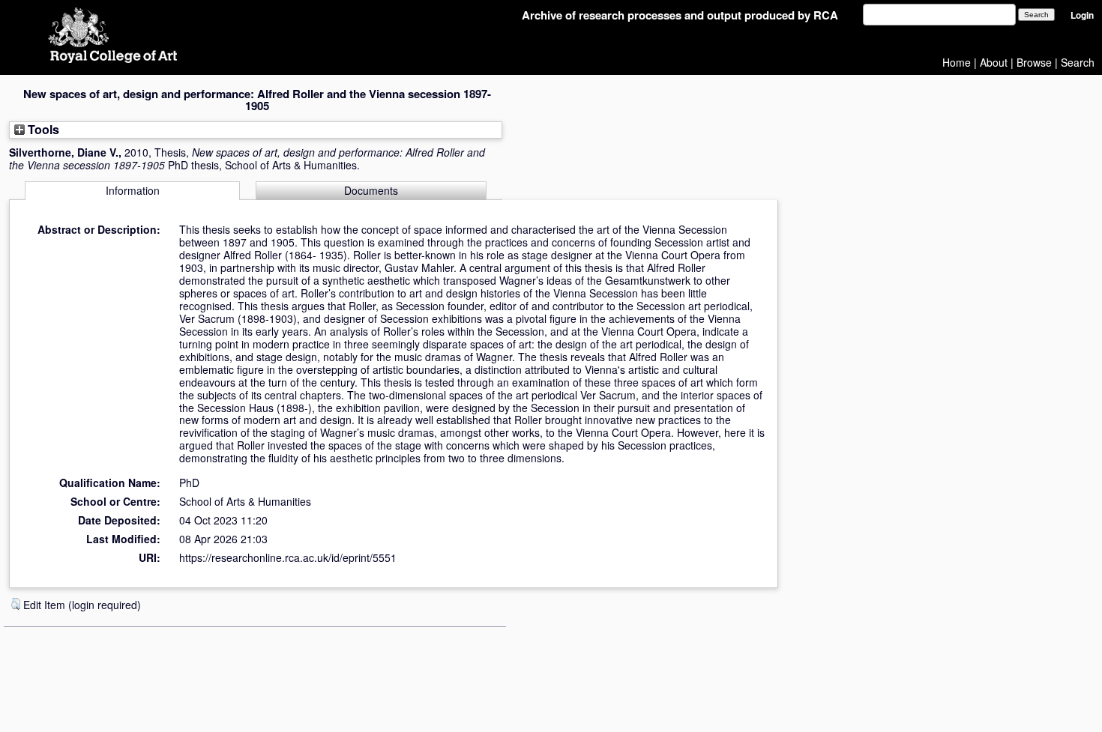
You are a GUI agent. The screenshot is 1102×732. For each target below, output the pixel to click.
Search (1078, 62)
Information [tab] (133, 190)
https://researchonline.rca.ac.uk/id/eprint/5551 (288, 557)
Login (1082, 15)
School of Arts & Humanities (245, 501)
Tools (42, 129)
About (994, 62)
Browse (1034, 62)
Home (956, 62)
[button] (15, 604)
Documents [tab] (371, 190)
